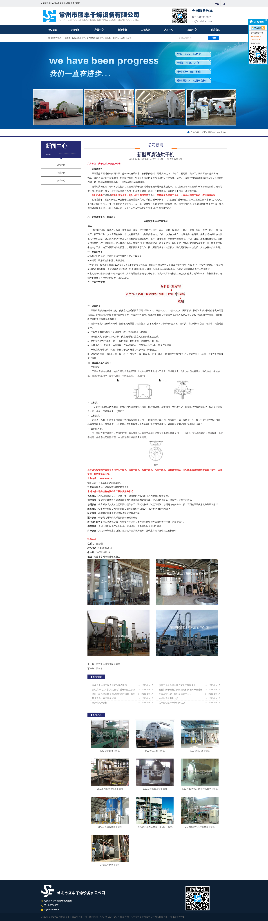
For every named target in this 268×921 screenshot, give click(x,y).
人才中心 (169, 29)
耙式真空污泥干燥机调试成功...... (174, 694)
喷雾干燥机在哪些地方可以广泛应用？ (177, 685)
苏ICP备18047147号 (110, 917)
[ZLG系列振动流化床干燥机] (110, 772)
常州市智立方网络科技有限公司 (157, 917)
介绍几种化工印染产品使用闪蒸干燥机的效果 (113, 689)
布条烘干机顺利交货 (168, 698)
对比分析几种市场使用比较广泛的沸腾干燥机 (113, 694)
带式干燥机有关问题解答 (108, 664)
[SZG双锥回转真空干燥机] (155, 772)
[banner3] (134, 85)
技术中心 (222, 132)
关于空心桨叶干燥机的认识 (171, 702)
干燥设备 (107, 195)
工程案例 (145, 29)
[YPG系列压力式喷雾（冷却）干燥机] (155, 810)
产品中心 (99, 29)
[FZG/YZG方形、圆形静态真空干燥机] (200, 772)
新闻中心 (122, 29)
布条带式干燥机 (99, 702)
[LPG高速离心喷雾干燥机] (110, 810)
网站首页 (52, 29)
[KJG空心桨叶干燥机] (110, 734)
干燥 (150, 195)
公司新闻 (61, 164)
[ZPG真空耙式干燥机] (110, 848)
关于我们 (75, 29)
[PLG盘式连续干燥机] (155, 734)
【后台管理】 (178, 917)
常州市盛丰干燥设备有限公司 (76, 16)
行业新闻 (61, 172)
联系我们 (215, 29)
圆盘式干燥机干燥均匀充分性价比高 (109, 685)
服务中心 (192, 29)
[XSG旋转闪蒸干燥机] (200, 734)
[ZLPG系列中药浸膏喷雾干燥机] (200, 810)
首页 (203, 132)
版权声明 (124, 917)
